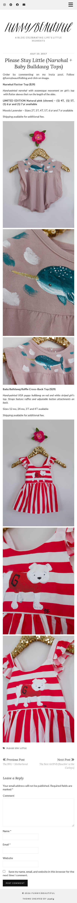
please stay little (17, 748)
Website (8, 858)
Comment (8, 795)
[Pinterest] (11, 4)
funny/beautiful (43, 893)
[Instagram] (4, 4)
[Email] (24, 4)
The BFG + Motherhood (15, 762)
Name (7, 831)
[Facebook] (17, 4)
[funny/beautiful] (38, 24)
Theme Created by (38, 899)
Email (7, 844)
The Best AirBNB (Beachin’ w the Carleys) (56, 763)
